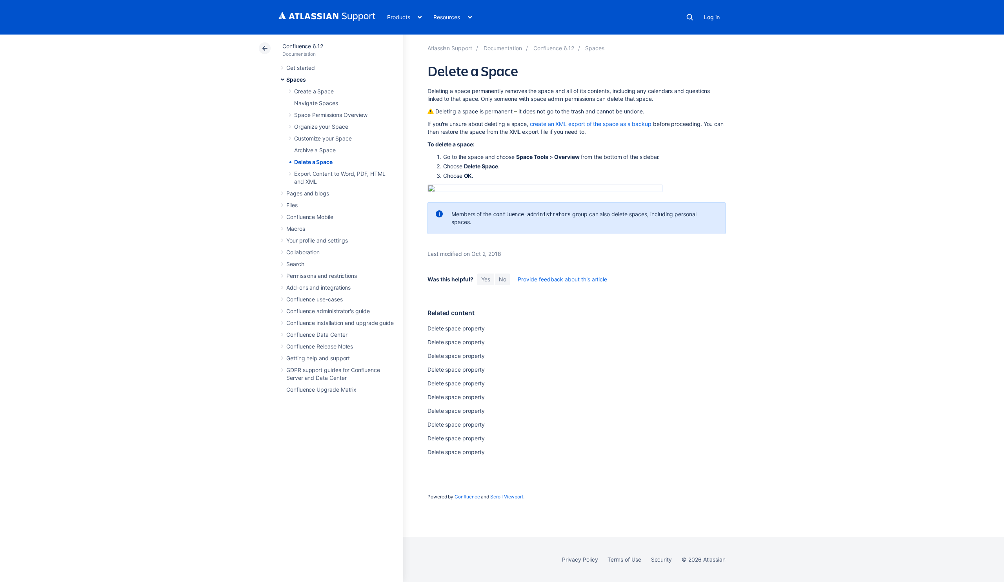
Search (690, 17)
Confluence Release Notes (319, 346)
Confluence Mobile (309, 216)
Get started (300, 67)
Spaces (296, 79)
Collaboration (303, 252)
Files (292, 205)
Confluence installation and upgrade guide (340, 322)
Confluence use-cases (314, 299)
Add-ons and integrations (318, 287)
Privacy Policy (580, 559)
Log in (712, 17)
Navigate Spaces (316, 103)
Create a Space (314, 91)
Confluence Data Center (316, 334)
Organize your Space (321, 126)
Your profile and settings (317, 240)
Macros (295, 228)
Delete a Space (313, 162)
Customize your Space (323, 138)
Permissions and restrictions (321, 275)
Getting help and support (318, 358)
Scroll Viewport (506, 497)
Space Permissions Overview (330, 114)
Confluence (467, 497)
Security (661, 559)
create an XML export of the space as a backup (590, 123)
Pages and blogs (307, 193)
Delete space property (456, 328)
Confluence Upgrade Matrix (321, 389)
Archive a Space (315, 150)
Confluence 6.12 (302, 46)
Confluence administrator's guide (328, 311)
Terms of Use (624, 559)
